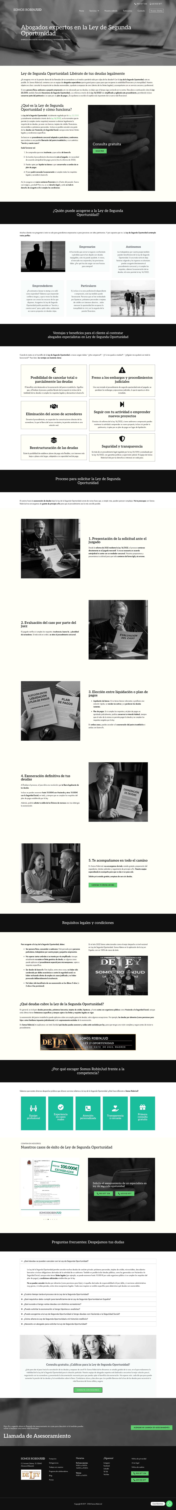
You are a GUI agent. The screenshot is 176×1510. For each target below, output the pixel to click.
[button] (23, 1187)
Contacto (141, 10)
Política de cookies (138, 1467)
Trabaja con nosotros (56, 1467)
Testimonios (127, 10)
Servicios (93, 10)
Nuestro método (111, 10)
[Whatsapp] (169, 1504)
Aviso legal (135, 1463)
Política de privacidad (139, 1459)
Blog (50, 1475)
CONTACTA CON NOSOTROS (88, 1390)
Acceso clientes (156, 10)
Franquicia (52, 1459)
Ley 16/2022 (56, 118)
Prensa (51, 1480)
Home (81, 10)
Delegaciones (54, 1463)
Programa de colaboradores (58, 1471)
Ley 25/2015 (74, 115)
